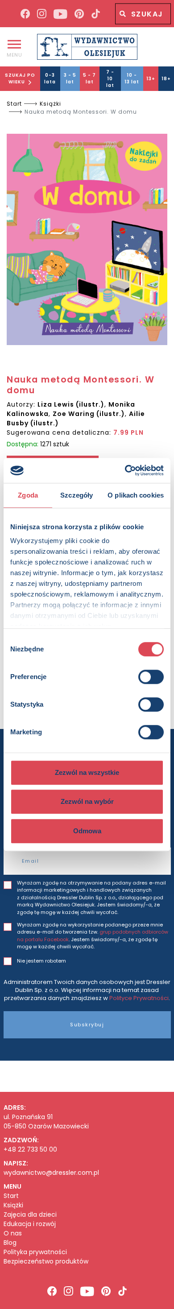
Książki (50, 103)
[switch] (151, 677)
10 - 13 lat (131, 78)
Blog (10, 1243)
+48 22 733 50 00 (30, 1149)
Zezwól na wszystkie (87, 772)
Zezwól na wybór (87, 801)
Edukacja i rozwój (30, 1224)
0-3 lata (50, 78)
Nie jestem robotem (41, 960)
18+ (166, 78)
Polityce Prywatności (139, 998)
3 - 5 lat (70, 78)
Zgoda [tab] (28, 495)
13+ (150, 78)
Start (14, 103)
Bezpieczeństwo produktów (46, 1261)
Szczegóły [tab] (76, 495)
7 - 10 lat (110, 79)
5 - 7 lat (89, 78)
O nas (13, 1233)
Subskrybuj (87, 1024)
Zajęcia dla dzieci (30, 1214)
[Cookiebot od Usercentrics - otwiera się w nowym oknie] (125, 470)
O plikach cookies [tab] (136, 495)
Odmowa (87, 831)
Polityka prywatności (35, 1252)
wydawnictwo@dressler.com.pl (51, 1172)
